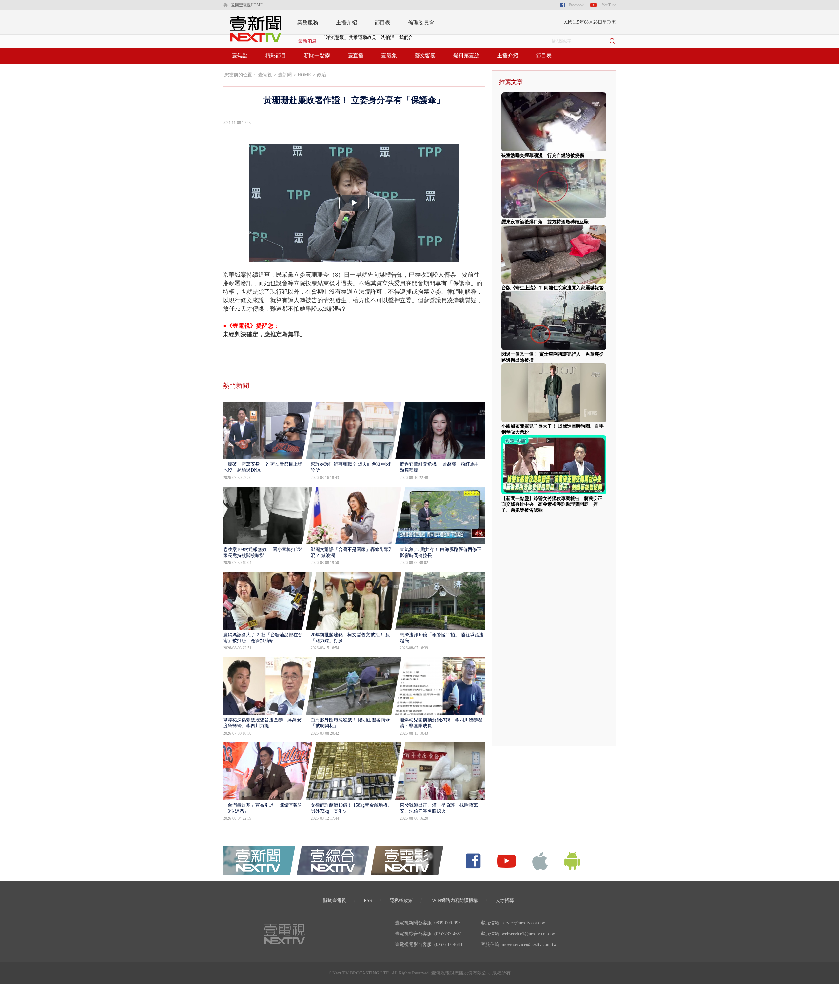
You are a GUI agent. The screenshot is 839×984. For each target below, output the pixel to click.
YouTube (609, 5)
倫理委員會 (421, 22)
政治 (321, 74)
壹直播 (355, 55)
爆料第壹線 (466, 55)
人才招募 (505, 900)
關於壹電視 (334, 900)
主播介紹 (346, 22)
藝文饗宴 (425, 55)
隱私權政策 (401, 900)
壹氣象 (389, 55)
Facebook (576, 5)
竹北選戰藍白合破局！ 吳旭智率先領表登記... (367, 41)
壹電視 (265, 74)
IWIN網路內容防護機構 (454, 900)
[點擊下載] (540, 860)
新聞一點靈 (317, 55)
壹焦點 (239, 55)
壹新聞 (285, 74)
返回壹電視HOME (247, 5)
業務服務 (307, 22)
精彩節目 (275, 55)
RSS (368, 900)
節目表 (382, 22)
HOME (304, 74)
